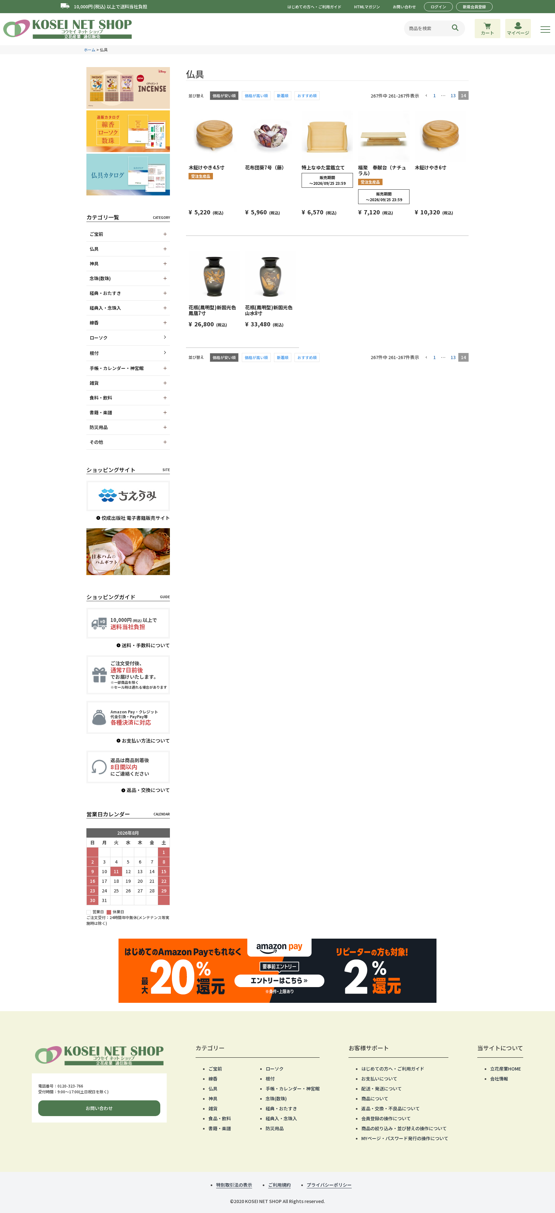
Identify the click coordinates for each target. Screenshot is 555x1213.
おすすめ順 (307, 95)
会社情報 (499, 1078)
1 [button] (434, 95)
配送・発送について (381, 1088)
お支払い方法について (146, 740)
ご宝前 (215, 1068)
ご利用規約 (279, 1185)
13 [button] (453, 95)
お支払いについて (379, 1078)
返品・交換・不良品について (390, 1108)
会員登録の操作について (386, 1118)
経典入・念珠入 (281, 1118)
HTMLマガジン (367, 6)
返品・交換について (148, 790)
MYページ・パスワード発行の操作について (404, 1138)
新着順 (282, 95)
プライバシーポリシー (329, 1185)
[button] (426, 95)
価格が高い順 (256, 95)
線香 (212, 1078)
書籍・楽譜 (219, 1128)
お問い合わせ (404, 6)
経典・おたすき (281, 1108)
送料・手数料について (146, 645)
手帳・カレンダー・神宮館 (293, 1088)
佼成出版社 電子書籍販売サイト (135, 517)
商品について (374, 1098)
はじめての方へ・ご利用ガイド (314, 6)
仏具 (212, 1088)
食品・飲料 (219, 1118)
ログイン (438, 6)
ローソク (99, 337)
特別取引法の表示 (234, 1185)
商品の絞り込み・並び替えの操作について (404, 1128)
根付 (94, 353)
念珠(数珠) (276, 1098)
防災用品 (275, 1128)
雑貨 (212, 1108)
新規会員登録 (474, 6)
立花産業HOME (505, 1068)
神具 (212, 1098)
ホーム (89, 49)
